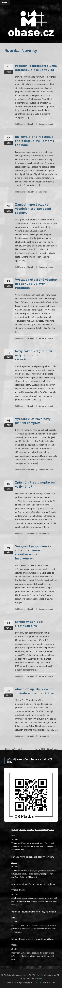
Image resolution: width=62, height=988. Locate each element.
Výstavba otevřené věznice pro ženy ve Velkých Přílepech (36, 284)
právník (14, 830)
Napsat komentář (45, 124)
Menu (5, 2)
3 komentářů (43, 534)
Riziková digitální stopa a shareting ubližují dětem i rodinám (34, 141)
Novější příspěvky (46, 749)
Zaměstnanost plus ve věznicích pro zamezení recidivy (33, 208)
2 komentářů (43, 736)
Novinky (30, 124)
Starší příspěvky (14, 749)
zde (40, 979)
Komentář (42, 192)
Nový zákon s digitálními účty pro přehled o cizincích (33, 355)
